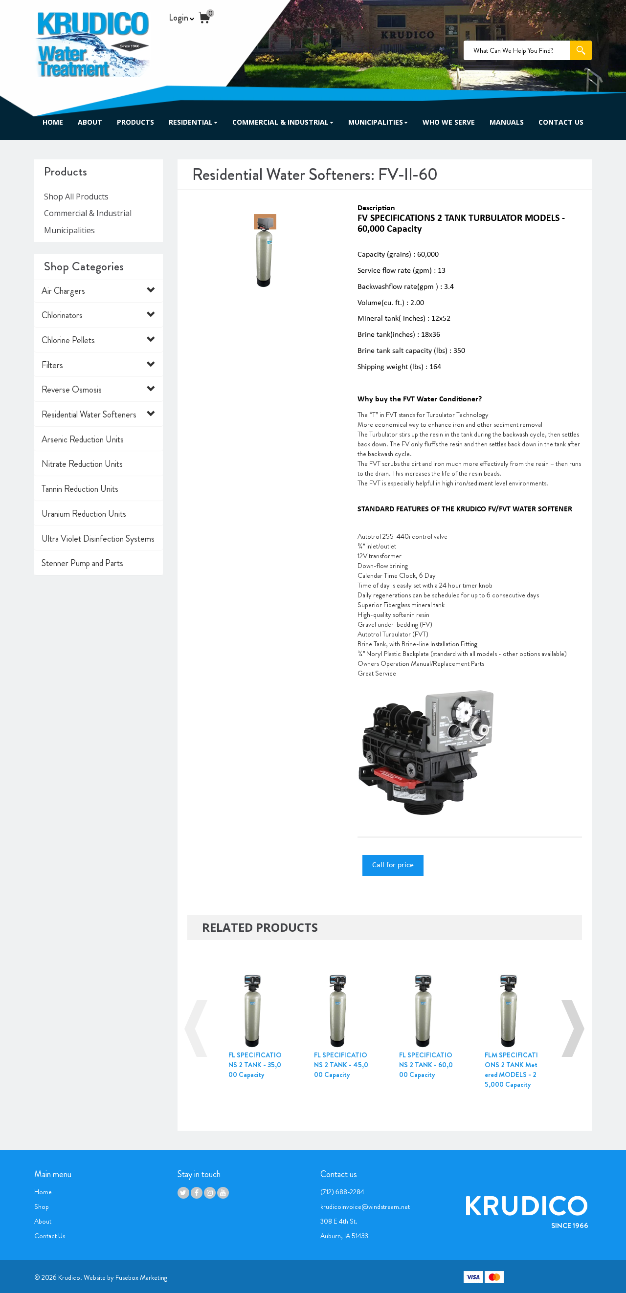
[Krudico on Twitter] (183, 1193)
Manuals (507, 122)
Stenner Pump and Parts (82, 563)
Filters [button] (52, 365)
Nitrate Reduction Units (82, 464)
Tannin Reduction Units (80, 488)
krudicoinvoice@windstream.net (365, 1206)
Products (135, 122)
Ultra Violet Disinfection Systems (98, 538)
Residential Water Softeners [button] (89, 414)
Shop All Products (76, 196)
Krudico (69, 1277)
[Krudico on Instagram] (210, 1193)
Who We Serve (449, 122)
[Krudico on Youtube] (223, 1193)
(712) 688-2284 (342, 1192)
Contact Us (560, 122)
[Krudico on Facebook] (196, 1193)
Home (53, 122)
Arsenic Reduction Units (83, 439)
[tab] (98, 291)
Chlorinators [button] (62, 315)
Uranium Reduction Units (84, 513)
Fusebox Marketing (141, 1277)
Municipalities (375, 122)
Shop (41, 1206)
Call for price (393, 865)
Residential (191, 122)
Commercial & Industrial (280, 122)
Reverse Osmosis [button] (72, 389)
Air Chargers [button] (63, 291)
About (90, 122)
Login (179, 18)
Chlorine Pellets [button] (68, 340)
